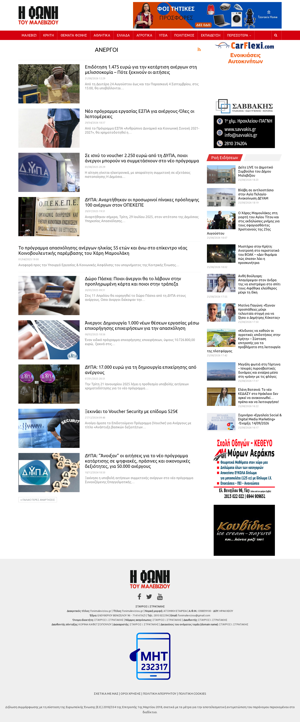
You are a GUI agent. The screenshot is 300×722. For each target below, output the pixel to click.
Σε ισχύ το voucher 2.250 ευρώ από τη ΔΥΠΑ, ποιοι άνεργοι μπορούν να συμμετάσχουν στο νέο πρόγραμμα (142, 158)
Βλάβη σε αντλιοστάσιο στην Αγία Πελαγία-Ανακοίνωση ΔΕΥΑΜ (256, 194)
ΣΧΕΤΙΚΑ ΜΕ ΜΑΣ (106, 693)
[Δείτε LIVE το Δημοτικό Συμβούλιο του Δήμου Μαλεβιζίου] (221, 174)
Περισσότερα (237, 35)
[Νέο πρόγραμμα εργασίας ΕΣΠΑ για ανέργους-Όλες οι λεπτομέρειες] (49, 128)
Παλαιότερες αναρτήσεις (38, 499)
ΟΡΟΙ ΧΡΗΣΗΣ (131, 693)
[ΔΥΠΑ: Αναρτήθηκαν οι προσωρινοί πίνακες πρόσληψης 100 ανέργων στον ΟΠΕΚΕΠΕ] (49, 216)
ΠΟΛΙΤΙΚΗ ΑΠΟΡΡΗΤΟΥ (159, 693)
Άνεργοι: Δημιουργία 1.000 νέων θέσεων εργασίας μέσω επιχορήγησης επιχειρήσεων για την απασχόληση (142, 325)
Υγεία (163, 35)
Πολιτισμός (184, 35)
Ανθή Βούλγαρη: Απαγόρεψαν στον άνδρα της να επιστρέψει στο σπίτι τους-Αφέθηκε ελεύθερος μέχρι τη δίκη (259, 284)
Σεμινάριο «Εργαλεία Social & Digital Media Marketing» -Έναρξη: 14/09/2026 (260, 419)
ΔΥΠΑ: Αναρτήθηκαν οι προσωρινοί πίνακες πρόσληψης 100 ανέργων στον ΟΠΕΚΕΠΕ (142, 202)
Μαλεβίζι (29, 35)
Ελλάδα (123, 35)
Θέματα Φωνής (74, 35)
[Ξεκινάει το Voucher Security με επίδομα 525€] (49, 428)
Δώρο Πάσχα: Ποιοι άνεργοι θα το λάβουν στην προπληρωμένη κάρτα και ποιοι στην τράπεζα (133, 281)
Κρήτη (48, 35)
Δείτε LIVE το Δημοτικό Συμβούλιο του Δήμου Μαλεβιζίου (255, 171)
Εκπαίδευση (210, 35)
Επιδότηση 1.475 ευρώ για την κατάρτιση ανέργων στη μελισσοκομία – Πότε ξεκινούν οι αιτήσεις (141, 69)
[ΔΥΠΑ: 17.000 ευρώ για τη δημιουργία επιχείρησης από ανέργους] (49, 384)
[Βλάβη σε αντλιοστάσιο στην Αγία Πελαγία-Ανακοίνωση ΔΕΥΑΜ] (221, 197)
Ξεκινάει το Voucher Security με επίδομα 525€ (131, 411)
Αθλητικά (102, 35)
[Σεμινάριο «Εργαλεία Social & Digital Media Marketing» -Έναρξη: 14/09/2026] (221, 422)
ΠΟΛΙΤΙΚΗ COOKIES (192, 693)
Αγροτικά (144, 35)
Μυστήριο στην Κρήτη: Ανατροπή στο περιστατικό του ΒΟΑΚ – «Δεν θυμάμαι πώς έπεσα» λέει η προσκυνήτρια (258, 255)
